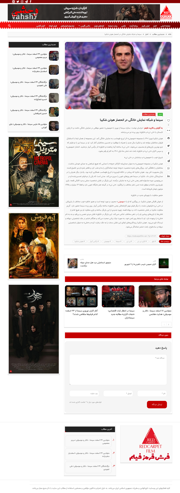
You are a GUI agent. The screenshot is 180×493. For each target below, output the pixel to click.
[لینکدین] (168, 176)
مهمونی (121, 201)
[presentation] (164, 324)
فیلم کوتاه (53, 25)
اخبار (155, 25)
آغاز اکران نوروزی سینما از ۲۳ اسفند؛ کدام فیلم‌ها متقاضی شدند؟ (81, 312)
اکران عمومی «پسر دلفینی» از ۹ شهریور (140, 264)
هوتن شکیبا (79, 241)
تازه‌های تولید (99, 25)
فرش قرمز (145, 25)
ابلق (153, 241)
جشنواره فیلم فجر (67, 25)
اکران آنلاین (40, 25)
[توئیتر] (168, 145)
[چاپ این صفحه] (168, 138)
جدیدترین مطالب (158, 34)
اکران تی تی (141, 241)
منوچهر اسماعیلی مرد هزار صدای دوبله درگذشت (95, 264)
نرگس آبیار (93, 241)
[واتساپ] (168, 168)
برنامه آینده (134, 25)
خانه (169, 34)
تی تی (128, 241)
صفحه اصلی (165, 25)
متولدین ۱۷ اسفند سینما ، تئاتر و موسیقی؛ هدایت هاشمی (157, 312)
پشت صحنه (112, 25)
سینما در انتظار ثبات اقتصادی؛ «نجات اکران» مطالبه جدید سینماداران (121, 314)
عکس (123, 25)
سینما (118, 241)
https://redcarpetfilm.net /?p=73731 (141, 236)
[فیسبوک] (168, 153)
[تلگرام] (168, 160)
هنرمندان (165, 304)
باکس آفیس (85, 25)
